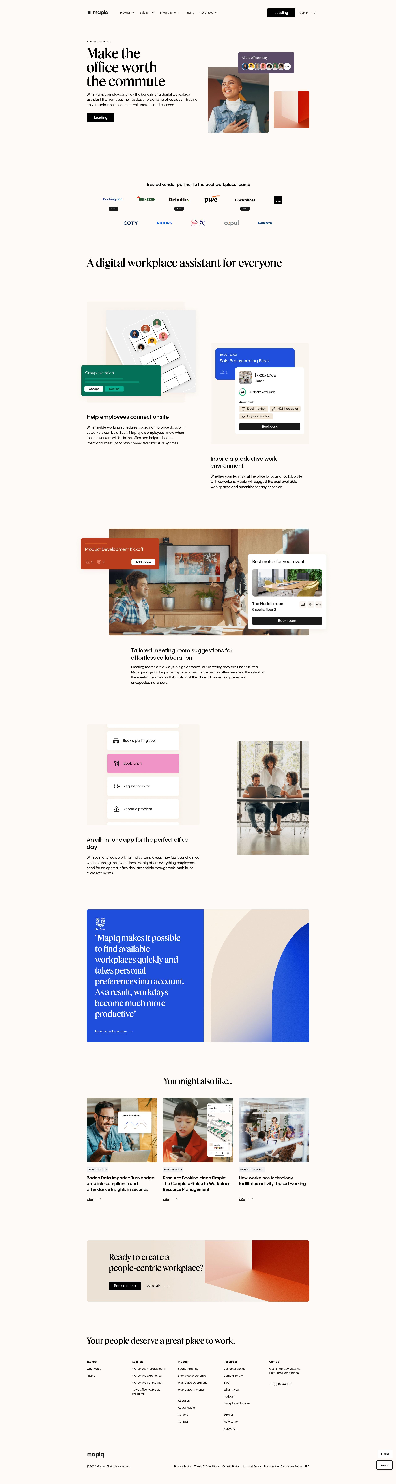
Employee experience (192, 1375)
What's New (231, 1389)
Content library (233, 1375)
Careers (183, 1414)
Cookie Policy (231, 1466)
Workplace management (148, 1368)
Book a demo (125, 1286)
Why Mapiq (94, 1368)
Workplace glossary (237, 1403)
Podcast (229, 1396)
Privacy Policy (183, 1466)
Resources (230, 1361)
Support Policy (251, 1466)
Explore (92, 1361)
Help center (231, 1421)
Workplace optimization (147, 1382)
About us (184, 1400)
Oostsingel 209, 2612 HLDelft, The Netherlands (284, 1370)
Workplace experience (147, 1375)
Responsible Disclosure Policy (283, 1466)
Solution (137, 1361)
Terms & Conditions (207, 1466)
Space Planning (188, 1368)
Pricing (189, 12)
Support (229, 1414)
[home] (99, 12)
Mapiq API (230, 1428)
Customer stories (234, 1368)
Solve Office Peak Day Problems (146, 1391)
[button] (127, 12)
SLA (307, 1466)
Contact (183, 1421)
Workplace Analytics (191, 1389)
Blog (227, 1382)
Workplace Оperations (192, 1382)
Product (183, 1361)
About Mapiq (186, 1407)
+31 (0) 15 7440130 (280, 1384)
